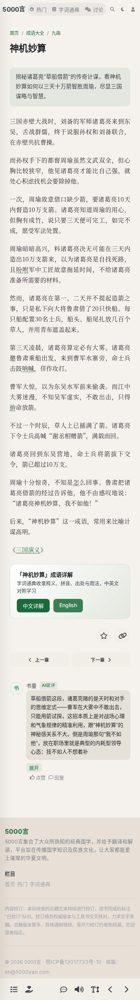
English (68, 605)
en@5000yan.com (27, 972)
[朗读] (79, 989)
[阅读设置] (95, 989)
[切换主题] (122, 9)
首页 (14, 33)
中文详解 (33, 606)
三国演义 (28, 549)
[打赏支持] (29, 989)
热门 (41, 10)
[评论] (63, 989)
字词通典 (69, 10)
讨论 (98, 10)
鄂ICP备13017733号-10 (74, 962)
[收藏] (104, 635)
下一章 (98, 660)
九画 (56, 33)
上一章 (42, 660)
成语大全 (35, 33)
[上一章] (110, 989)
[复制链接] (122, 635)
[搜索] (112, 9)
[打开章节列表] (14, 989)
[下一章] (126, 989)
